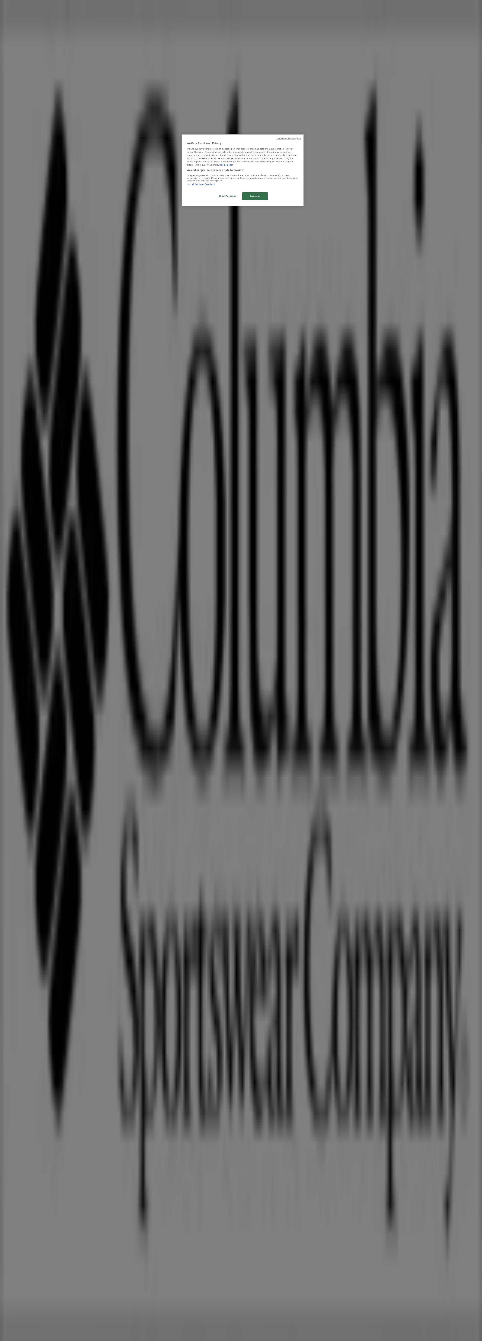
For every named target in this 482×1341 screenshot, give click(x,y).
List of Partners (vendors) (201, 184)
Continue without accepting (288, 138)
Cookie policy (226, 164)
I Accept (255, 196)
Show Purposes (227, 196)
